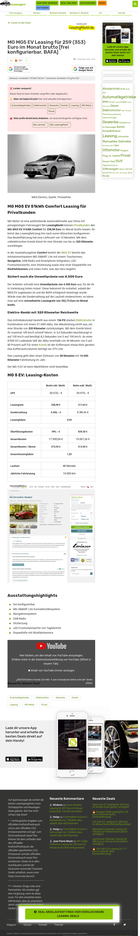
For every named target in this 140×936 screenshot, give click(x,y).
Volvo (122, 169)
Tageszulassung (109, 165)
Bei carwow (40, 124)
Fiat (122, 111)
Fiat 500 (128, 111)
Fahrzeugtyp (15, 13)
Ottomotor (111, 150)
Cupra (123, 102)
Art (100, 13)
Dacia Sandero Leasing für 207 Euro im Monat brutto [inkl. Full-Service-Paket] (66, 808)
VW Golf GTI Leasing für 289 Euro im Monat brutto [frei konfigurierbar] (111, 823)
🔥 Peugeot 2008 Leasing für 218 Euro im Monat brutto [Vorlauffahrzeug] (110, 814)
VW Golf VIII (107, 173)
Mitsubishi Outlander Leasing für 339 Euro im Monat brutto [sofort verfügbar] (110, 831)
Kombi (65, 105)
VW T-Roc (115, 173)
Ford (105, 114)
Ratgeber (43, 8)
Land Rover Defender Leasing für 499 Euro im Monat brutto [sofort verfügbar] (110, 841)
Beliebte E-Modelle (79, 13)
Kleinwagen (110, 127)
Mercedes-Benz (108, 146)
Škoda (106, 176)
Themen (58, 924)
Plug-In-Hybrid (111, 155)
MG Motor (86, 105)
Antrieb (121, 13)
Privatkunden (82, 225)
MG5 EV (66, 252)
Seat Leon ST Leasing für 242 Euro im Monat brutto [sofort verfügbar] (110, 805)
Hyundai (122, 122)
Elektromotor (40, 105)
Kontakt (43, 924)
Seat (112, 161)
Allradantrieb (111, 88)
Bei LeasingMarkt (60, 124)
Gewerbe (54, 105)
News (102, 3)
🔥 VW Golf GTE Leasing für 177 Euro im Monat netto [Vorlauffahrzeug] (109, 851)
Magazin (11, 924)
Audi (122, 89)
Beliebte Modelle (58, 13)
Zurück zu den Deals (21, 22)
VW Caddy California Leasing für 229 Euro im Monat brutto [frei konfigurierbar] (69, 844)
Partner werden (47, 3)
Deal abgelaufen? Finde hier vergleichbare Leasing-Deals (70, 914)
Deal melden (69, 3)
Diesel (114, 105)
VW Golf (128, 169)
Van (116, 165)
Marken (36, 13)
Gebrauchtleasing (114, 114)
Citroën (112, 102)
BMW (105, 101)
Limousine (123, 136)
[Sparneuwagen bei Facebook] (114, 924)
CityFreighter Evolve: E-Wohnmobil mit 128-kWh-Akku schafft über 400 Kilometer (69, 820)
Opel (116, 145)
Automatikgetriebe (21, 105)
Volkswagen (111, 168)
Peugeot (124, 150)
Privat (51, 111)
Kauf (128, 123)
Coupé (117, 102)
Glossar (27, 924)
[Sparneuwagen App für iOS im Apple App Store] (111, 61)
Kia (104, 127)
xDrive (130, 173)
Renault (106, 161)
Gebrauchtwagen (110, 118)
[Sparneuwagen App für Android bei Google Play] (124, 61)
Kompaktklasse (112, 130)
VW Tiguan (123, 173)
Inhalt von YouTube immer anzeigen (52, 670)
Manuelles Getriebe (117, 141)
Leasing (75, 105)
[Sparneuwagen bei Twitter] (124, 924)
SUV (119, 161)
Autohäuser (87, 3)
